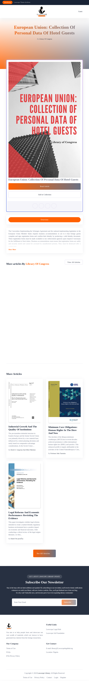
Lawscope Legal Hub (53, 629)
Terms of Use (11, 648)
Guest (80, 11)
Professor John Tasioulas (58, 453)
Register (63, 677)
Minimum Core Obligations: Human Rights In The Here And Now (62, 430)
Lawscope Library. (43, 673)
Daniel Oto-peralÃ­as (17, 539)
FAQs (8, 652)
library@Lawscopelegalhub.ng (62, 648)
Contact (49, 677)
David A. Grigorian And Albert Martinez (23, 450)
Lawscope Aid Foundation (55, 633)
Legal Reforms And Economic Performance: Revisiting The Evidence (23, 515)
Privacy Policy (39, 677)
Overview (44, 220)
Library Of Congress (45, 39)
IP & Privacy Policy (13, 656)
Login (56, 677)
